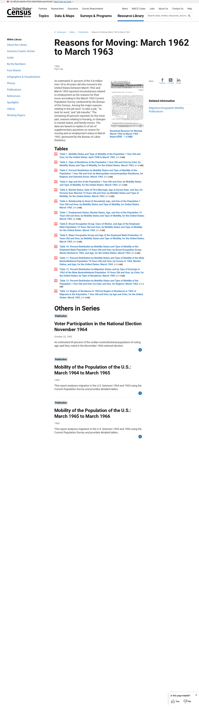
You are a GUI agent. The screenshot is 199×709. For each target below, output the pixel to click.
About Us (163, 9)
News (125, 9)
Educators (73, 9)
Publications (83, 32)
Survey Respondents (92, 9)
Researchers (57, 9)
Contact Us (177, 9)
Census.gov (61, 32)
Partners (42, 9)
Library (72, 32)
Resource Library (131, 16)
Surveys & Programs (96, 16)
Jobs (152, 9)
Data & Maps (64, 16)
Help (189, 9)
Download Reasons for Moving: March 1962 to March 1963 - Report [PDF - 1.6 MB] (126, 134)
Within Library (14, 39)
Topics (43, 16)
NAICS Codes (138, 9)
